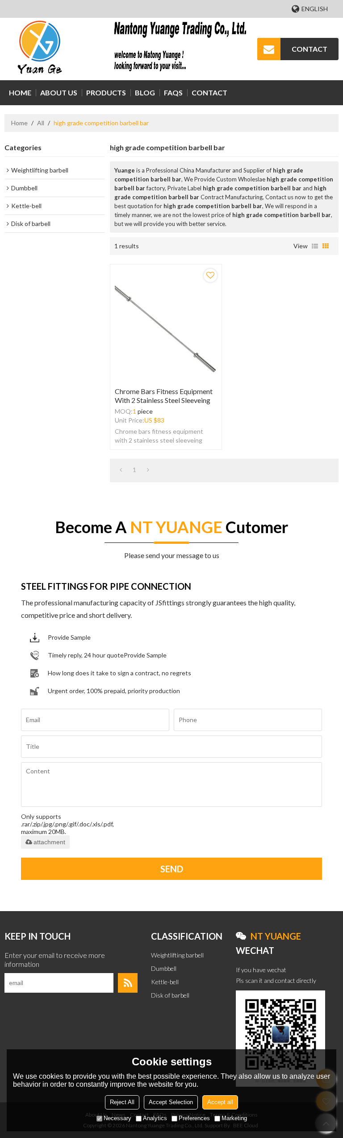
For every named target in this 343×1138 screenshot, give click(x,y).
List (315, 246)
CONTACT (309, 49)
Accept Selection (171, 1102)
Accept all (220, 1102)
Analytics (155, 1118)
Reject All (122, 1102)
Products (106, 92)
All (40, 123)
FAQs (173, 92)
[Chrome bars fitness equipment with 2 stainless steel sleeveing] (166, 323)
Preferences (194, 1118)
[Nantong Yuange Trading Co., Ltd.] (40, 49)
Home (20, 92)
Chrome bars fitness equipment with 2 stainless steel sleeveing (164, 395)
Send (171, 868)
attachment (49, 842)
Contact (209, 92)
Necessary (117, 1118)
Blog (145, 92)
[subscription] (128, 983)
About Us (58, 92)
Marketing (234, 1118)
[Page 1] (120, 470)
